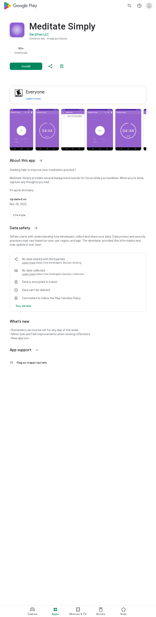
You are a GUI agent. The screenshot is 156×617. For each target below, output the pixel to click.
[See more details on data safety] (23, 306)
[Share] (50, 66)
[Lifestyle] (19, 215)
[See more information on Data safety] (36, 228)
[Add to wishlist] (62, 66)
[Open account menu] (149, 6)
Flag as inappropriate (28, 362)
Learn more (33, 98)
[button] (21, 129)
